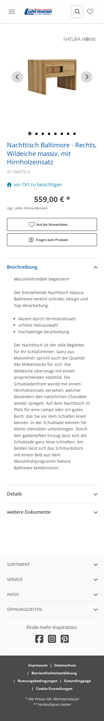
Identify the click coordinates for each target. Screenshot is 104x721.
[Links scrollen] (17, 77)
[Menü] (11, 11)
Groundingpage (77, 680)
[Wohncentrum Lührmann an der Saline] (38, 11)
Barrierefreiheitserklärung (54, 673)
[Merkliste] (90, 11)
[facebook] (39, 638)
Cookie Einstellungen (54, 688)
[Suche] (77, 11)
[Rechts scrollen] (86, 77)
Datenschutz (65, 665)
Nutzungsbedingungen (37, 680)
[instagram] (52, 638)
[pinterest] (65, 638)
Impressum (38, 665)
